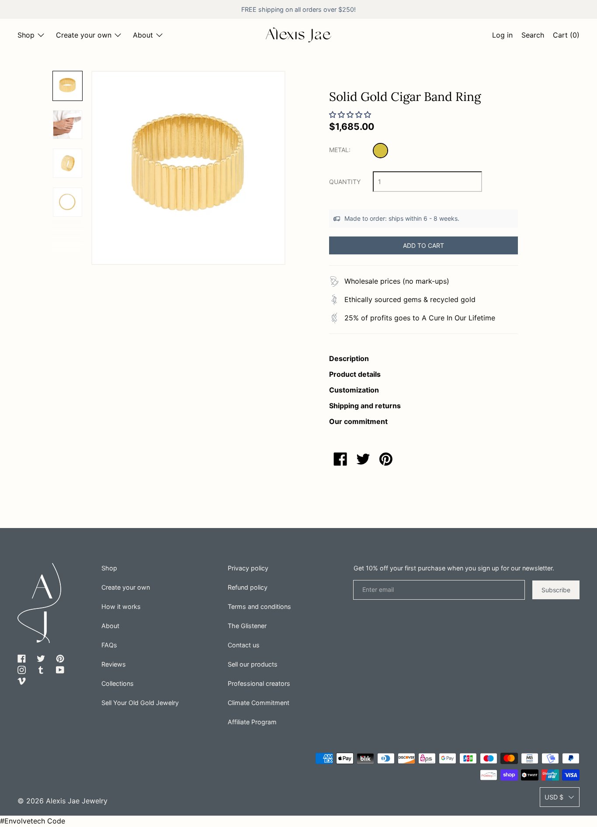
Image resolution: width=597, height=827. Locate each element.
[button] (532, 36)
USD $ (554, 797)
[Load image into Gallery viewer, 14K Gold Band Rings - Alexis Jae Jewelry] (67, 125)
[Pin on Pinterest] (386, 459)
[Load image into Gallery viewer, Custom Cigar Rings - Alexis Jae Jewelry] (67, 202)
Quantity (345, 181)
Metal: (340, 149)
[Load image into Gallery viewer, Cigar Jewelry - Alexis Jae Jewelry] (67, 163)
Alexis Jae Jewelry (77, 800)
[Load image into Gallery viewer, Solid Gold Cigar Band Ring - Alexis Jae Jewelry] (67, 86)
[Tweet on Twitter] (363, 459)
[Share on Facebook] (340, 459)
